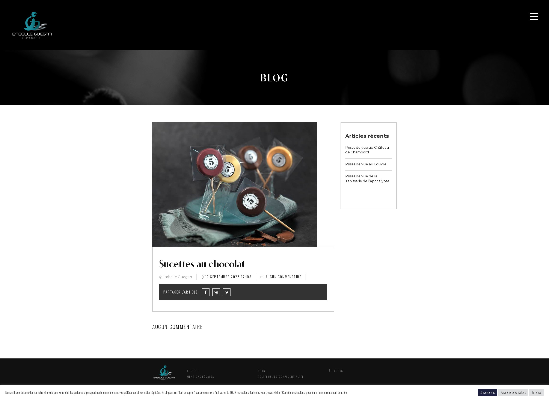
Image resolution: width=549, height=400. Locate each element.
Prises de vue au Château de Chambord (367, 149)
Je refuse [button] (536, 392)
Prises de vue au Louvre (365, 164)
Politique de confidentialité (281, 376)
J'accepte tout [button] (487, 392)
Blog (261, 371)
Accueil (193, 371)
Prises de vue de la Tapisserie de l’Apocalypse (367, 178)
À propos (336, 371)
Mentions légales (200, 376)
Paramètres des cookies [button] (513, 392)
